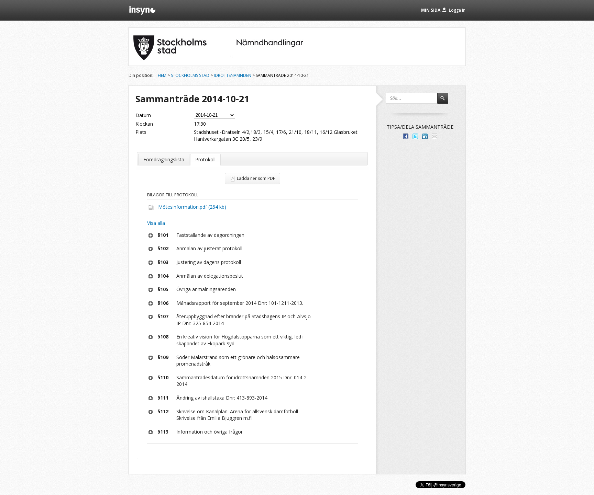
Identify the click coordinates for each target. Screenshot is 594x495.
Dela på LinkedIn (425, 136)
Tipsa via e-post (434, 136)
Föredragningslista (163, 159)
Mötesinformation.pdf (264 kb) (192, 207)
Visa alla (156, 223)
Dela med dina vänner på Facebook (405, 136)
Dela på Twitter (415, 136)
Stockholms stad (190, 75)
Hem (162, 75)
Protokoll (205, 159)
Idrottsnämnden (232, 75)
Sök (445, 101)
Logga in (457, 10)
